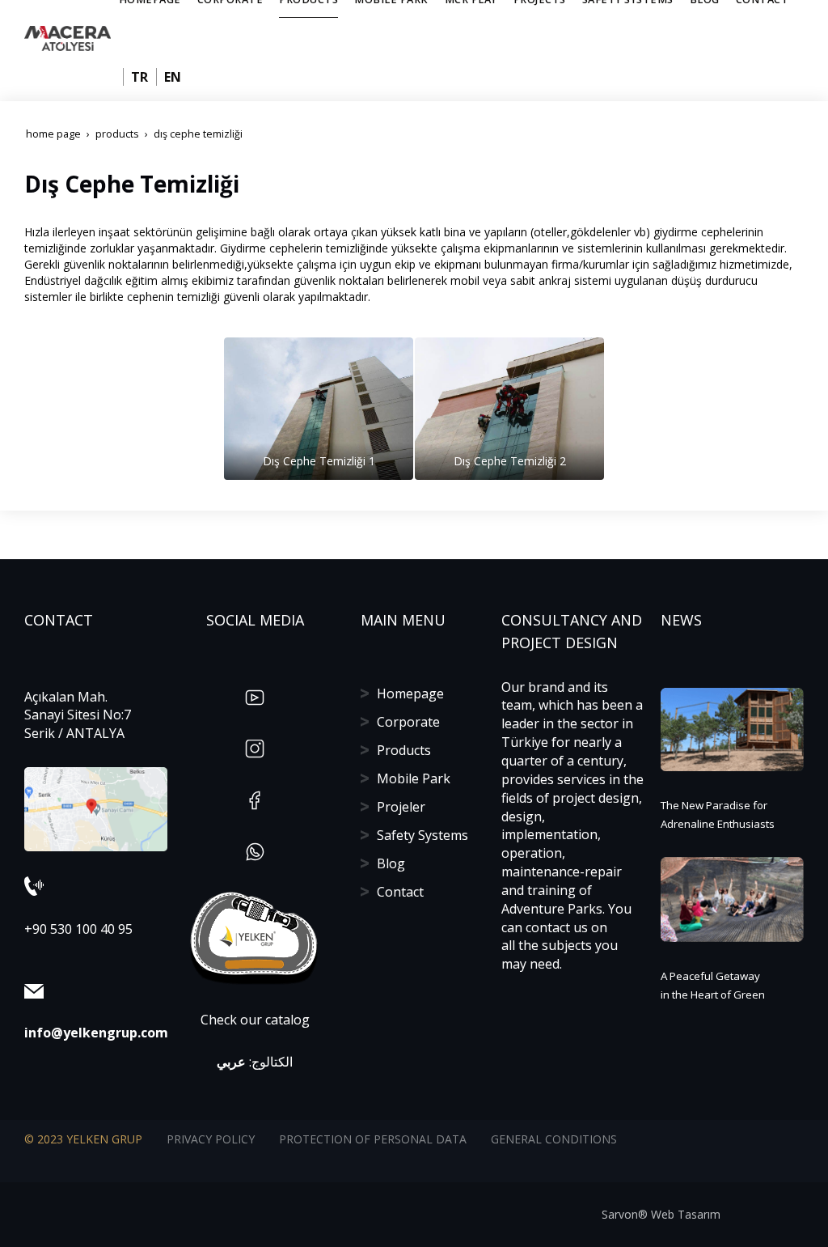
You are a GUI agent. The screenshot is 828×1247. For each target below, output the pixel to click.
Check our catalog (255, 1020)
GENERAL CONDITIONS (554, 1139)
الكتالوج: (255, 1062)
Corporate (408, 722)
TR (139, 77)
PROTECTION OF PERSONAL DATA (373, 1139)
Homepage (410, 693)
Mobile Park (413, 778)
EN (172, 77)
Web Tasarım (685, 1214)
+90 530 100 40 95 (78, 929)
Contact (400, 892)
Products (404, 750)
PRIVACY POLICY (211, 1139)
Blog (391, 863)
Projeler (401, 807)
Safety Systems (422, 835)
